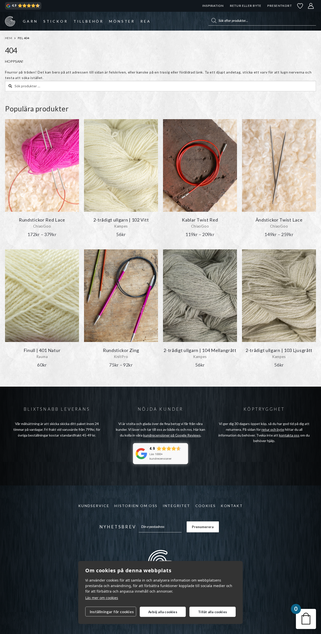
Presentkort (279, 6)
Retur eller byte (246, 6)
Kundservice (93, 506)
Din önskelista (300, 6)
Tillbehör (88, 21)
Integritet (176, 506)
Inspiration (213, 6)
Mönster (122, 21)
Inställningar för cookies (112, 611)
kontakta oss (289, 435)
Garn (30, 21)
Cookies (205, 506)
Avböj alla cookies (162, 612)
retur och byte (273, 429)
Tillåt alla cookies (212, 612)
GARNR (10, 21)
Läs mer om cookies (101, 597)
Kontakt (232, 506)
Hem (8, 38)
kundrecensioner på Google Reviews (172, 435)
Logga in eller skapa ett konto (311, 6)
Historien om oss (135, 506)
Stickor (55, 21)
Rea (145, 21)
